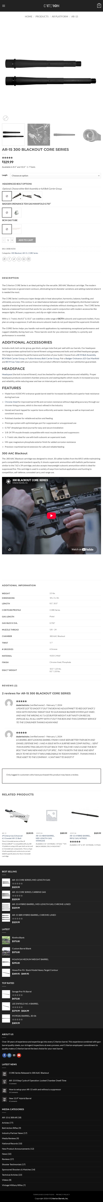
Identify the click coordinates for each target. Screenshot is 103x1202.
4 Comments (15, 1101)
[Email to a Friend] (19, 259)
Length (4, 175)
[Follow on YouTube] (19, 1055)
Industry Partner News (12, 1133)
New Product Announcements (16, 1148)
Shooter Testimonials (11, 1164)
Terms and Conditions (43, 1195)
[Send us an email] (14, 1055)
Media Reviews (9, 1138)
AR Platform (60, 16)
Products (42, 16)
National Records (10, 1143)
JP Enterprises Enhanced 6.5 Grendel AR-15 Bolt (12, 837)
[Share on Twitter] (14, 259)
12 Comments (17, 1092)
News (4, 1154)
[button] (3, 5)
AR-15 (74, 16)
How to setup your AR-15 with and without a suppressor (35, 1089)
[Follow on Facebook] (4, 1055)
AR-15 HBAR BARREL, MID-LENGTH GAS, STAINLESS (45, 838)
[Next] (95, 72)
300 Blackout (16, 253)
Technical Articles (10, 1174)
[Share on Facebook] (9, 259)
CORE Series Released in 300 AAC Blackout (29, 1072)
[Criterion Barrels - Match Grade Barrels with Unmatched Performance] (51, 6)
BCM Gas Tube (13, 361)
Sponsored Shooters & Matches (16, 1169)
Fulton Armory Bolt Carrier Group (43, 358)
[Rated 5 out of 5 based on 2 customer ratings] (51, 158)
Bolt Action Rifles (10, 1128)
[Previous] (7, 72)
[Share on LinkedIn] (28, 259)
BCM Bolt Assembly (86, 355)
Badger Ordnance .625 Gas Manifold (82, 358)
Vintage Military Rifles (12, 1185)
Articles (5, 1122)
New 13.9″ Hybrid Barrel (20, 1098)
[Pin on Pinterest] (24, 259)
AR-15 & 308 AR (9, 1117)
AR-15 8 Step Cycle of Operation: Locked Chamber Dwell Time (37, 1080)
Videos (5, 1180)
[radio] (7, 196)
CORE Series (33, 253)
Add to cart (26, 240)
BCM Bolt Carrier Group (13, 358)
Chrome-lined (11, 401)
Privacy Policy (63, 1195)
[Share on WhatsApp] (4, 259)
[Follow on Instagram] (9, 1055)
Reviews (6, 1159)
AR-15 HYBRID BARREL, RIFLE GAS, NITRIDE (80, 837)
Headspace (7, 374)
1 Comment (16, 1083)
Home (28, 16)
